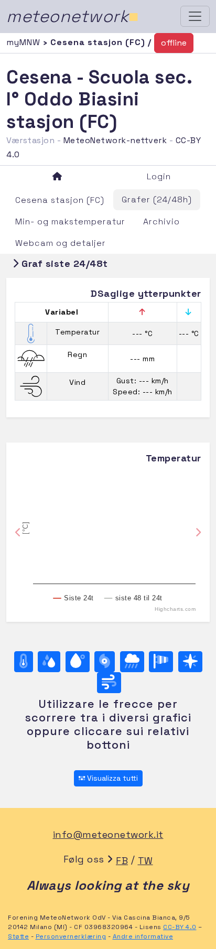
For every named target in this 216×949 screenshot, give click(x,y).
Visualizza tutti (111, 778)
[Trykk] (104, 661)
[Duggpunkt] (78, 661)
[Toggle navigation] (195, 16)
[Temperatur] (23, 661)
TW (145, 861)
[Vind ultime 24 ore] (109, 682)
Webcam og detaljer (60, 243)
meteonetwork (72, 16)
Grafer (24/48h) (157, 199)
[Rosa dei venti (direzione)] (190, 661)
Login (159, 176)
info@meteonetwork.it (108, 834)
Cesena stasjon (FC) (59, 200)
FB (122, 861)
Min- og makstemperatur (70, 221)
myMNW (24, 42)
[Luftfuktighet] (49, 661)
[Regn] (132, 661)
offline (174, 42)
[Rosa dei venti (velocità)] (161, 661)
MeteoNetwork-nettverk (115, 140)
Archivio (161, 221)
